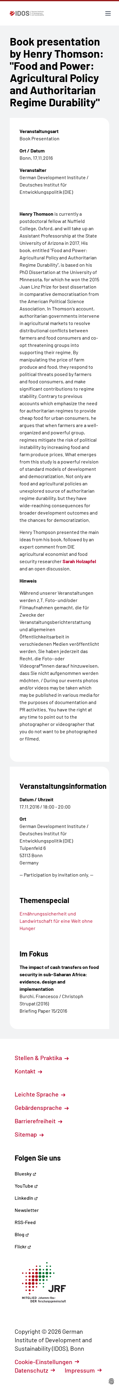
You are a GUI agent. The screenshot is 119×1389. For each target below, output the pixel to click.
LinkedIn (24, 1198)
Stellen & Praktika (39, 1057)
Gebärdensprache (39, 1107)
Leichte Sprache (37, 1094)
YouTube (24, 1186)
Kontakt (26, 1071)
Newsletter (27, 1210)
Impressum (80, 1370)
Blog (20, 1234)
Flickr (21, 1246)
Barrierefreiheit (36, 1120)
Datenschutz (31, 1370)
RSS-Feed (25, 1222)
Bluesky (24, 1173)
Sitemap (26, 1134)
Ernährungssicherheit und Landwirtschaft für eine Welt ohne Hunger (56, 921)
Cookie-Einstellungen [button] (43, 1361)
